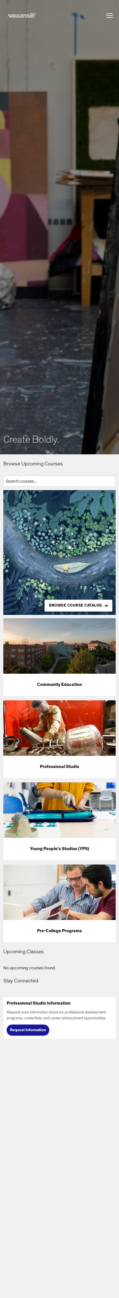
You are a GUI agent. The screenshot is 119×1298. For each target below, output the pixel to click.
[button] (22, 15)
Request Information (28, 1030)
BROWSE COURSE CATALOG (75, 605)
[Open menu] (110, 15)
